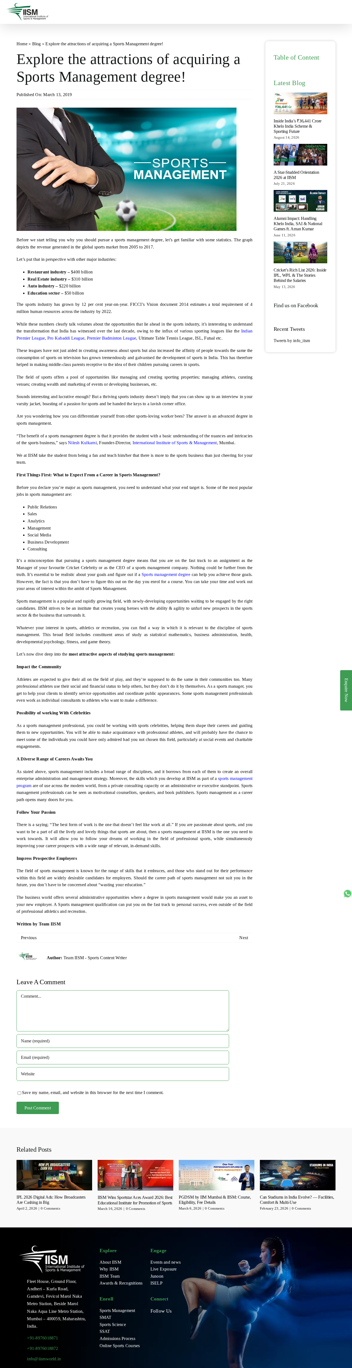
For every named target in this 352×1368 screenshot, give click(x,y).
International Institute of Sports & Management (175, 442)
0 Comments (50, 1208)
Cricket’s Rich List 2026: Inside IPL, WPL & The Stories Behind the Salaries (300, 275)
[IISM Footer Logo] (51, 1246)
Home (22, 43)
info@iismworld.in (44, 1358)
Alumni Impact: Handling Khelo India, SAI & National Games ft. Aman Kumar (298, 223)
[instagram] (169, 1321)
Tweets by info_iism (292, 340)
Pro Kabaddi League (65, 338)
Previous (29, 937)
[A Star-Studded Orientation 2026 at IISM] (300, 155)
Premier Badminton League (111, 338)
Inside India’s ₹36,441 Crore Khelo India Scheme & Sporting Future (297, 126)
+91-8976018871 (42, 1338)
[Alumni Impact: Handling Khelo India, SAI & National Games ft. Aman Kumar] (300, 201)
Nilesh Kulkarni (82, 442)
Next (243, 937)
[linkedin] (187, 1321)
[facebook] (152, 1321)
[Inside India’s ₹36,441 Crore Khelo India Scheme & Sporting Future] (300, 103)
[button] (20, 1186)
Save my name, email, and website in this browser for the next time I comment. (93, 1092)
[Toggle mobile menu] (344, 11)
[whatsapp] (152, 1331)
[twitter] (161, 1321)
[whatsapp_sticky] (347, 891)
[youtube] (178, 1321)
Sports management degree (166, 574)
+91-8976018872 (42, 1348)
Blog (36, 43)
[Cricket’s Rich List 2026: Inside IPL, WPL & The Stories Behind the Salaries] (300, 252)
